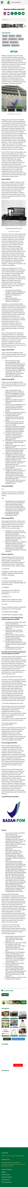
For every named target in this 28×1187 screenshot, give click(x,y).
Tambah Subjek (8, 990)
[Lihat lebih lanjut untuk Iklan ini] (14, 1002)
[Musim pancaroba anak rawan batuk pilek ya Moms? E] (22, 1024)
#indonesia (15, 45)
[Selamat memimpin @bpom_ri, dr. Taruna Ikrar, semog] (22, 1032)
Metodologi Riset (6, 1182)
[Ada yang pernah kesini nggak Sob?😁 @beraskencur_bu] (14, 1024)
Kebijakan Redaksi (7, 1177)
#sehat (21, 39)
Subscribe (18, 1065)
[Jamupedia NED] (8, 13)
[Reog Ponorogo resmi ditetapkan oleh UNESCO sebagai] (5, 1015)
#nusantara (14, 42)
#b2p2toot (6, 45)
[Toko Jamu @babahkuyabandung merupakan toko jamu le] (22, 1015)
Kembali (5, 994)
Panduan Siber (6, 1174)
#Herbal (11, 36)
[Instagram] (15, 13)
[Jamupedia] (14, 2)
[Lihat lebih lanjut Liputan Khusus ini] (14, 29)
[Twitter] (19, 13)
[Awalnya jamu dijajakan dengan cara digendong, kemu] (14, 1015)
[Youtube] (23, 13)
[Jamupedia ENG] (4, 13)
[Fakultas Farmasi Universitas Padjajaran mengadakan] (5, 1024)
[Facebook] (12, 13)
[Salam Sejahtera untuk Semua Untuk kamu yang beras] (14, 1032)
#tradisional (13, 39)
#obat (5, 39)
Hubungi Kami (6, 1179)
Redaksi (4, 1172)
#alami (18, 36)
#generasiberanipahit (14, 9)
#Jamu (5, 36)
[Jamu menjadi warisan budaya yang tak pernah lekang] (5, 1032)
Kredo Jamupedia (7, 1169)
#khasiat (5, 42)
